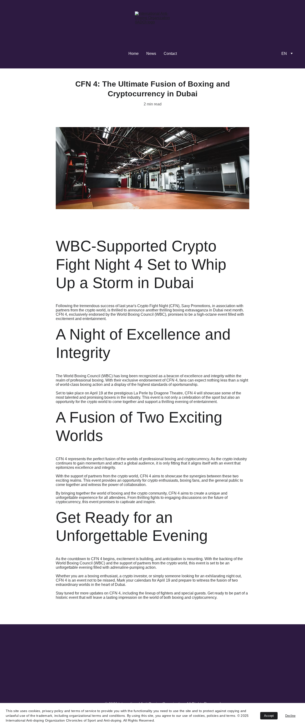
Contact (170, 54)
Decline (290, 716)
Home (133, 54)
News (151, 54)
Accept (269, 716)
